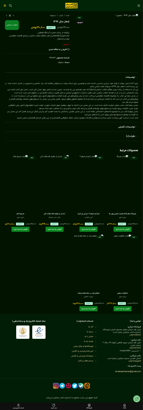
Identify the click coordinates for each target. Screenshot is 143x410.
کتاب (61, 15)
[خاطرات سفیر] (122, 263)
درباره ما (90, 331)
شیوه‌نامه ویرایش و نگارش (82, 356)
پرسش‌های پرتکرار (85, 360)
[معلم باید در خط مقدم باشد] (88, 263)
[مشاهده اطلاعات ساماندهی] (22, 332)
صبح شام (20, 213)
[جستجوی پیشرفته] (5, 5)
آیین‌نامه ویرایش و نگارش (82, 351)
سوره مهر (122, 217)
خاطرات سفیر (122, 293)
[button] (123, 229)
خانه (67, 15)
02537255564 (134, 361)
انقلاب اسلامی (11, 25)
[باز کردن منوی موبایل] (139, 5)
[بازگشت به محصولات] (10, 15)
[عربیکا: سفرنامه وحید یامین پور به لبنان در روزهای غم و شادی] (122, 183)
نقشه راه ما (88, 341)
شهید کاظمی (88, 296)
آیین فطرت (88, 217)
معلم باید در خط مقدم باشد (88, 293)
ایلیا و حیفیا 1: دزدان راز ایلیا (88, 213)
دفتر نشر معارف (54, 217)
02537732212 (135, 348)
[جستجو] (10, 5)
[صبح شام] (20, 183)
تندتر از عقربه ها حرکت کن (54, 213)
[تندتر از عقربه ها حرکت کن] (54, 183)
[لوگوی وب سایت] (71, 5)
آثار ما (90, 327)
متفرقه (53, 15)
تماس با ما (89, 336)
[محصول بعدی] (6, 15)
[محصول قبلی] (13, 15)
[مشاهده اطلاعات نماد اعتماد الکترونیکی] (39, 332)
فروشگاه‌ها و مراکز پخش (83, 346)
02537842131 (135, 335)
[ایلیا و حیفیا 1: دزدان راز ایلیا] (88, 183)
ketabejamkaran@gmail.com (128, 371)
